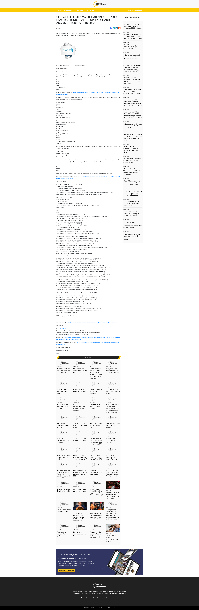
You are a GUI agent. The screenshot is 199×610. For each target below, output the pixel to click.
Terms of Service (85, 598)
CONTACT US (90, 10)
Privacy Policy (96, 598)
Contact (116, 598)
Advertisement (107, 598)
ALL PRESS (79, 10)
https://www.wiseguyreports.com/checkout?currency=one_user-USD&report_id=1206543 (91, 322)
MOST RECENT (68, 10)
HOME (59, 10)
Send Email (63, 329)
